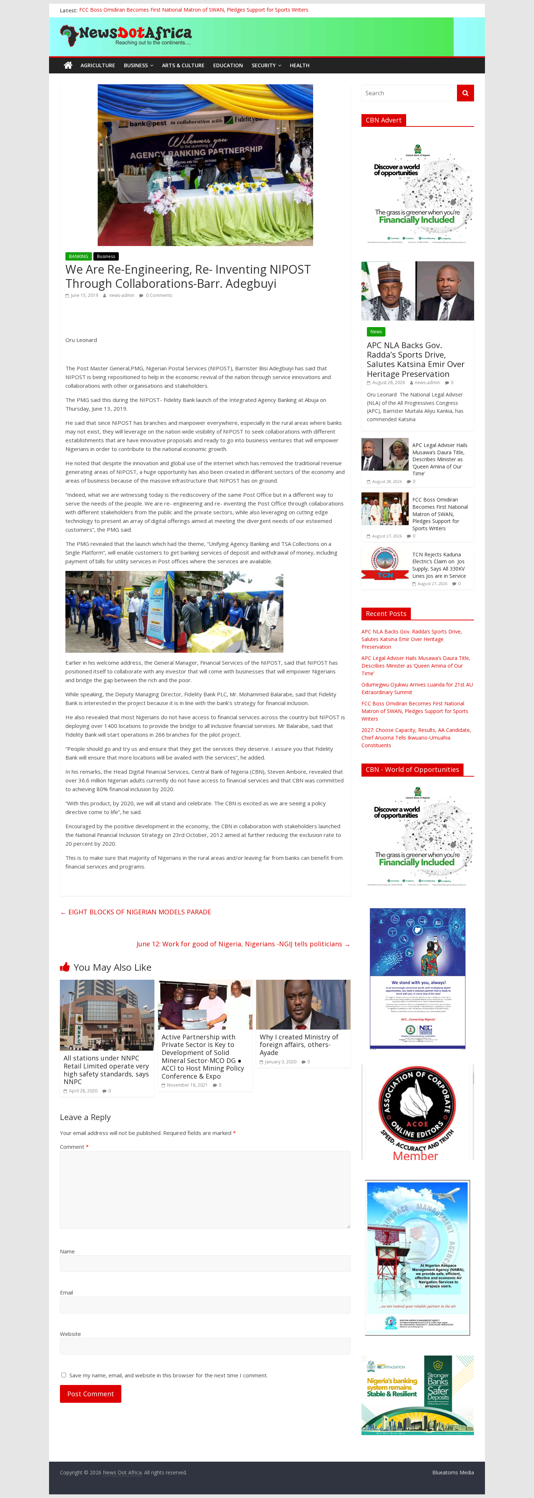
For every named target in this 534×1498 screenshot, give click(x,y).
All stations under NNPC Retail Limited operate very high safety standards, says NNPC (106, 1070)
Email (66, 1292)
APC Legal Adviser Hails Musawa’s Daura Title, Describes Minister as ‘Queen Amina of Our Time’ (440, 459)
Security (264, 65)
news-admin (122, 295)
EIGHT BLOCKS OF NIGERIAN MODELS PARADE (135, 911)
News (376, 332)
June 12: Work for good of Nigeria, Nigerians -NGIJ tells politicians (244, 943)
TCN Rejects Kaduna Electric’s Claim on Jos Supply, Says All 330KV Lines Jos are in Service (439, 565)
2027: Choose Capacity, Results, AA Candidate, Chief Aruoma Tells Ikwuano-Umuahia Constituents (416, 737)
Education (228, 65)
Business (136, 65)
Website (70, 1333)
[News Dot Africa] (68, 65)
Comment (74, 1146)
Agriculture (98, 65)
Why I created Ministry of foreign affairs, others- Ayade (299, 1044)
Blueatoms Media (453, 1472)
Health (300, 65)
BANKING (78, 256)
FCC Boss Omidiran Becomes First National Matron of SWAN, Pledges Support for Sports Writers (193, 10)
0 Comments (158, 295)
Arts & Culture (183, 65)
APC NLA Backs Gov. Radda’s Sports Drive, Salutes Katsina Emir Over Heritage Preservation (416, 359)
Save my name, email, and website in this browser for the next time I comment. (168, 1375)
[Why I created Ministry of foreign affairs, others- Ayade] (303, 984)
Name (67, 1251)
